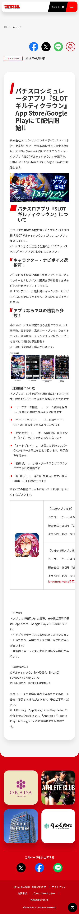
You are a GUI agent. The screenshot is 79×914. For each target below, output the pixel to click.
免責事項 (22, 893)
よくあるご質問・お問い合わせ (30, 886)
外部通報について (39, 899)
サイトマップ (59, 886)
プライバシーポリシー (43, 893)
